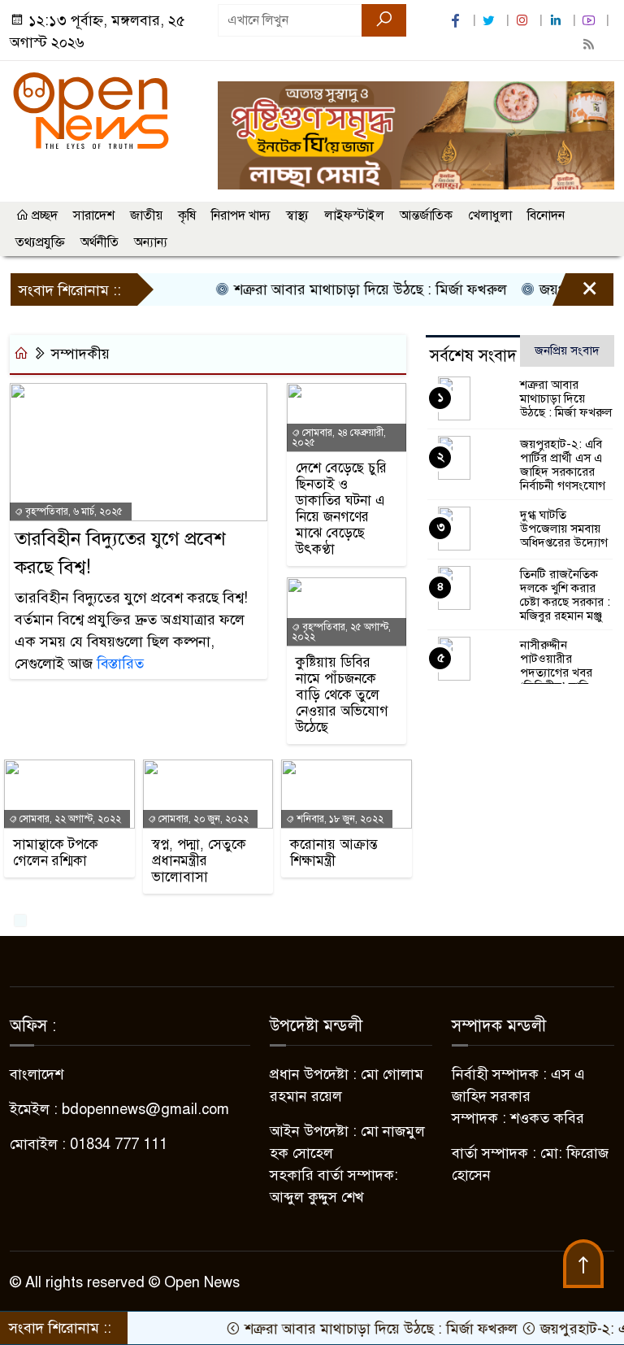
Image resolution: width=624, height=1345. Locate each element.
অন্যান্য (150, 242)
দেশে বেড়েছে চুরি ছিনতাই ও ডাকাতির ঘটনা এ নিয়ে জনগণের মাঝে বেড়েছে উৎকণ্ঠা (341, 509)
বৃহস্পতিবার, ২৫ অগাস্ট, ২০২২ (341, 631)
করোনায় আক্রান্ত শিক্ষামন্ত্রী (334, 853)
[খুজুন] (384, 20)
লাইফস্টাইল (354, 215)
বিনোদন (546, 215)
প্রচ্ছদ (43, 215)
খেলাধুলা (490, 215)
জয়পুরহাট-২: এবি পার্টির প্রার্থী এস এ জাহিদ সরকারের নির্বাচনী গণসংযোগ (562, 465)
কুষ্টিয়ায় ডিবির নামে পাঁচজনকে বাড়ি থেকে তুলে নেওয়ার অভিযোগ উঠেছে (342, 695)
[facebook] (457, 20)
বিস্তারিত (120, 663)
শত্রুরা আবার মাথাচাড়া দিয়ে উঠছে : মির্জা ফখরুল (352, 289)
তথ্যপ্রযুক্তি (40, 242)
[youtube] (590, 20)
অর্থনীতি (99, 242)
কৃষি (187, 215)
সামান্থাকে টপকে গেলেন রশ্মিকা (55, 853)
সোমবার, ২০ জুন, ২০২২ (202, 819)
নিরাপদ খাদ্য (241, 215)
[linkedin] (557, 20)
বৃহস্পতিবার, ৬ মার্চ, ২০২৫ (73, 511)
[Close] (575, 293)
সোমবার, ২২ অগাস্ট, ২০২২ (69, 819)
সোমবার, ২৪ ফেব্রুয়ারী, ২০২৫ (339, 437)
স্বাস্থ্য (297, 215)
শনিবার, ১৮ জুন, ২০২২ (339, 819)
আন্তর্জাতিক (426, 215)
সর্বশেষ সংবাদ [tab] (473, 356)
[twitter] (490, 20)
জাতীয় (146, 215)
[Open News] (91, 110)
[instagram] (524, 20)
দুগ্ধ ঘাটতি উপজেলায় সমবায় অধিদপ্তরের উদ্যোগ (564, 528)
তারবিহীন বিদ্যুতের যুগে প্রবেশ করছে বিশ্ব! (120, 553)
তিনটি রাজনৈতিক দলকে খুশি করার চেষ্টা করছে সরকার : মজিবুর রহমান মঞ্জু (565, 595)
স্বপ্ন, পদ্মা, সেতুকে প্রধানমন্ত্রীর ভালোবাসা (199, 861)
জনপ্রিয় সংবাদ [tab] (567, 350)
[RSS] (590, 44)
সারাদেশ (94, 215)
